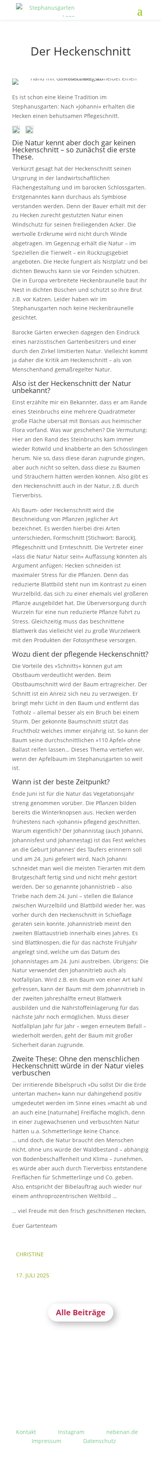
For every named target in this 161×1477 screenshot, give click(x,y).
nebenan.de (122, 1432)
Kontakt (26, 1432)
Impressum (46, 1441)
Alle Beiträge (81, 1312)
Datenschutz (99, 1441)
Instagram (71, 1432)
